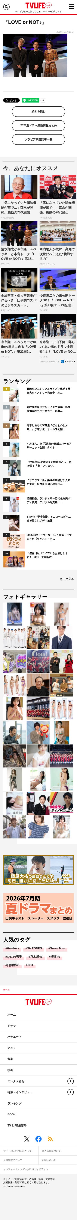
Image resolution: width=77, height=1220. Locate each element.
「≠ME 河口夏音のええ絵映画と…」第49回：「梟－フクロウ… (49, 463)
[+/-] (70, 1081)
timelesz (13, 948)
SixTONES (34, 948)
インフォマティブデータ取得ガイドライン (25, 1169)
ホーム (6, 990)
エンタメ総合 (15, 1081)
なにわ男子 (14, 956)
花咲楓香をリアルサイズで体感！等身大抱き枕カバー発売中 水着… (48, 409)
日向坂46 (13, 965)
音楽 (10, 1059)
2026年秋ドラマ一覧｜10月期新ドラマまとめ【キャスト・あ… (49, 536)
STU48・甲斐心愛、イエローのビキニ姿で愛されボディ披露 (49, 518)
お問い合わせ (49, 1160)
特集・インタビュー (20, 1092)
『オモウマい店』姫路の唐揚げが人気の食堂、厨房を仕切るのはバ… (48, 482)
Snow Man (57, 948)
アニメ (11, 1048)
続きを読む (39, 111)
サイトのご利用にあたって (17, 1150)
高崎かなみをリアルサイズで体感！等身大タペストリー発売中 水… (48, 390)
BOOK (11, 1114)
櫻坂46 (55, 956)
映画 (10, 1070)
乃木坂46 (36, 956)
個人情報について (51, 1150)
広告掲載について (12, 1160)
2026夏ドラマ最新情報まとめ (38, 125)
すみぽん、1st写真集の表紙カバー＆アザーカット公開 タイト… (49, 445)
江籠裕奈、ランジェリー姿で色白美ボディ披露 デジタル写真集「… (48, 500)
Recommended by (50, 361)
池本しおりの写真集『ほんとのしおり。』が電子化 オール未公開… (47, 427)
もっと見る (67, 579)
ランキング (14, 1103)
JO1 (30, 965)
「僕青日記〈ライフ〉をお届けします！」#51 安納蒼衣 (47, 555)
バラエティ (14, 1036)
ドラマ (11, 1025)
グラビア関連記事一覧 (38, 139)
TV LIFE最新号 (17, 1125)
